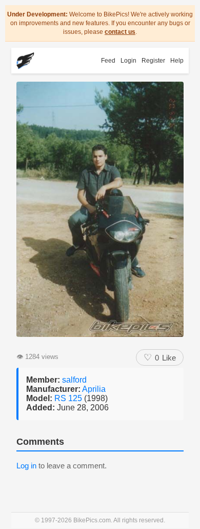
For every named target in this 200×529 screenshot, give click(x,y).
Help (177, 60)
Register (153, 60)
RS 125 (69, 398)
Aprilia (94, 389)
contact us (120, 31)
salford (74, 379)
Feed (108, 60)
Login (128, 60)
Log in (26, 465)
